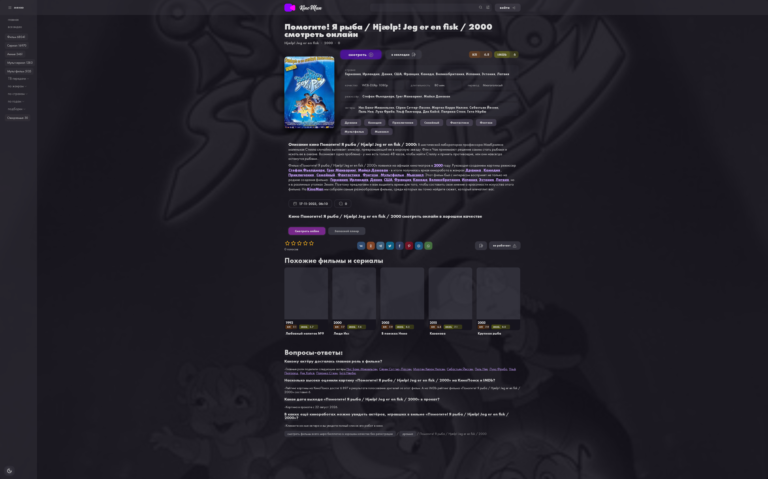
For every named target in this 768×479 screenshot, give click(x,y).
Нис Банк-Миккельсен (376, 107)
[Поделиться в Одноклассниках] (371, 246)
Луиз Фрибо (385, 111)
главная (13, 19)
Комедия (492, 170)
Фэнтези (370, 174)
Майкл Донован (373, 170)
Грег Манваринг (341, 170)
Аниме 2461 (15, 54)
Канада (420, 179)
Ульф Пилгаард (408, 111)
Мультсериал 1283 (20, 63)
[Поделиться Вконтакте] (361, 246)
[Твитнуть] (390, 246)
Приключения (301, 174)
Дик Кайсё (431, 111)
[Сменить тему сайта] (9, 471)
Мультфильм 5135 (19, 71)
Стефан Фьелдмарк (306, 170)
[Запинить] (409, 246)
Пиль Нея (366, 111)
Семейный (325, 174)
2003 (385, 322)
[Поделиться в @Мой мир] (419, 246)
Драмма (473, 170)
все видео (15, 27)
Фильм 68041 (16, 37)
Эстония (486, 179)
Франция (402, 179)
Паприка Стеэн (453, 111)
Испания (469, 179)
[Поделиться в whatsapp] (428, 246)
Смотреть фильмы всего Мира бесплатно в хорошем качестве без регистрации (340, 434)
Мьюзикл (415, 174)
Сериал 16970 (16, 45)
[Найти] (480, 7)
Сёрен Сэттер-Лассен (413, 107)
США (388, 179)
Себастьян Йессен (483, 107)
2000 (328, 43)
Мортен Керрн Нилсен (450, 107)
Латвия (502, 179)
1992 (289, 322)
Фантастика (349, 174)
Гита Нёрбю (476, 111)
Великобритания (444, 179)
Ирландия (359, 179)
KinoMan (315, 189)
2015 (433, 322)
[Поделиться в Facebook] (400, 246)
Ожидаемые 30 (17, 118)
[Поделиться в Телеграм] (380, 246)
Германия (339, 179)
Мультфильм (392, 174)
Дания (376, 179)
